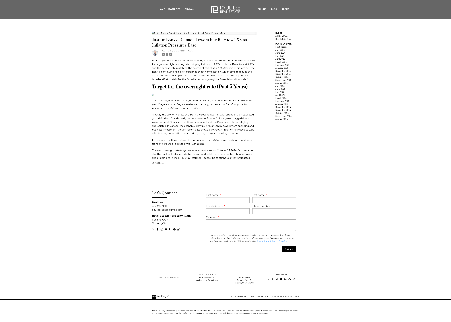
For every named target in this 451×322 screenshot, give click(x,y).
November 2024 (283, 110)
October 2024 (282, 113)
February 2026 (282, 65)
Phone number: (261, 206)
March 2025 (281, 98)
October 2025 (282, 77)
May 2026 (279, 56)
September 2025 (283, 80)
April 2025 (280, 95)
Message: (211, 217)
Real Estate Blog (283, 39)
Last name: (259, 195)
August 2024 (281, 119)
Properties (174, 9)
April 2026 (280, 59)
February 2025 (282, 101)
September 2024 (283, 116)
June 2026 (280, 53)
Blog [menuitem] (274, 9)
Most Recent (281, 47)
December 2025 (283, 71)
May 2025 (279, 92)
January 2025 (281, 104)
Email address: (214, 206)
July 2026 (280, 50)
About (285, 9)
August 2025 (281, 83)
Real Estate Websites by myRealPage (284, 296)
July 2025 (280, 86)
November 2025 (283, 74)
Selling (262, 9)
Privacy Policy (264, 296)
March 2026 (281, 62)
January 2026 (281, 68)
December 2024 (283, 107)
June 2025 (280, 89)
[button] (153, 229)
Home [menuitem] (162, 9)
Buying (189, 9)
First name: (213, 195)
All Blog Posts (281, 36)
